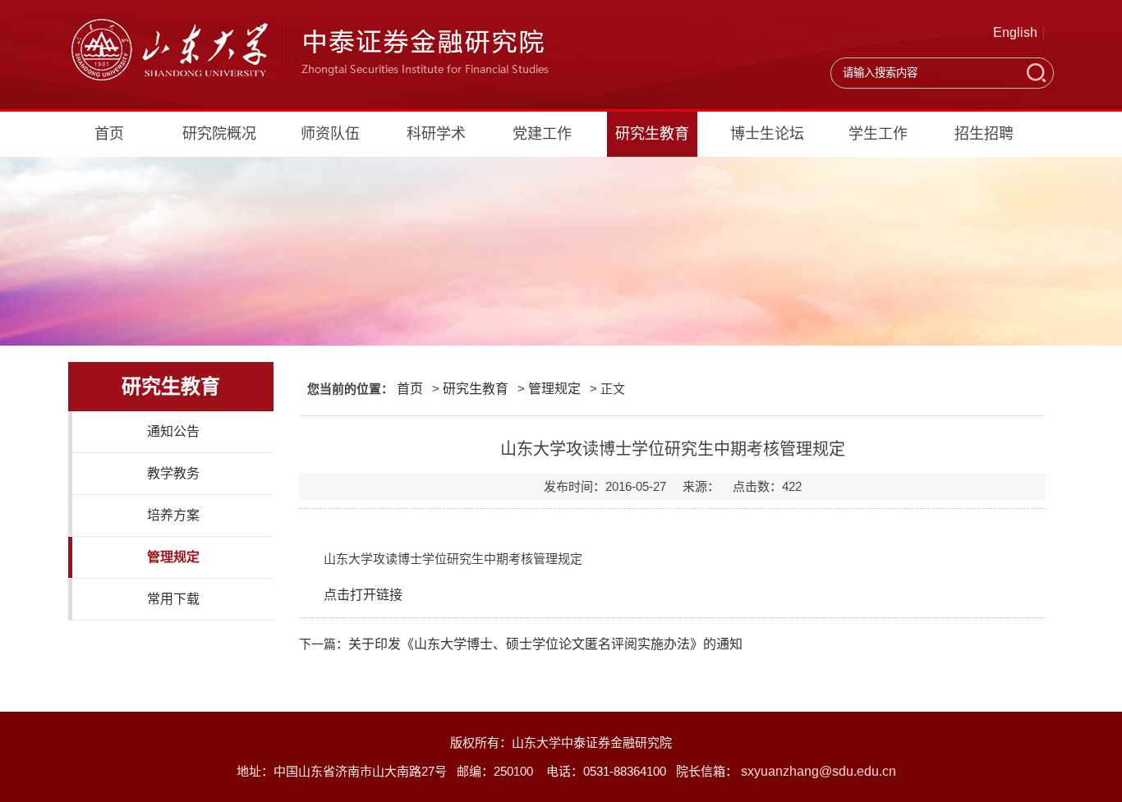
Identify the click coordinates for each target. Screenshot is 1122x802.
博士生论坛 (767, 134)
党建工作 (542, 134)
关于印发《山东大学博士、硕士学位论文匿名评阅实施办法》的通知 (545, 644)
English (1015, 32)
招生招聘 (984, 134)
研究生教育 (652, 134)
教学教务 (173, 473)
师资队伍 (330, 134)
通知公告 (173, 431)
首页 (109, 134)
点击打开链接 (363, 595)
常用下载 (173, 599)
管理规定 (173, 557)
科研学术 (436, 134)
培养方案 (173, 515)
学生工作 (878, 134)
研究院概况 (219, 134)
